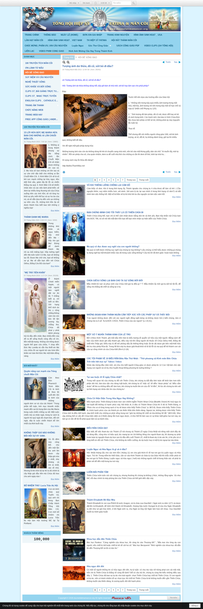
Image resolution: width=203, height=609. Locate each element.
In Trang (63, 172)
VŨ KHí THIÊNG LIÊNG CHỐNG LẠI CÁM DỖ (108, 185)
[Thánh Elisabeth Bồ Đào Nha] (74, 517)
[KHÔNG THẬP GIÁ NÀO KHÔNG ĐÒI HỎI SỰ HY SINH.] (35, 453)
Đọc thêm (55, 211)
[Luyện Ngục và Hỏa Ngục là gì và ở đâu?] (74, 458)
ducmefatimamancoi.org (84, 598)
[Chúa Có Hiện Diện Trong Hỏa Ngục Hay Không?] (74, 404)
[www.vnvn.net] (121, 598)
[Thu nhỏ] (64, 62)
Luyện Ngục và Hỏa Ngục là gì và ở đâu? (107, 449)
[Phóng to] (68, 62)
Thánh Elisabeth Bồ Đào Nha (101, 500)
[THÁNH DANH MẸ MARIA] (35, 236)
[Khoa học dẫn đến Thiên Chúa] (74, 550)
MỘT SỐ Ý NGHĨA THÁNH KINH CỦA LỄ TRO (109, 334)
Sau (175, 62)
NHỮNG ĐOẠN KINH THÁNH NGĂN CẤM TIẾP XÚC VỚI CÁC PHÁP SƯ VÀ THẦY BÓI (128, 314)
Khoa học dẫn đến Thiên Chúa (102, 539)
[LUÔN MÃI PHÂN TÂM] (74, 483)
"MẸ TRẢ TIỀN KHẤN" (35, 272)
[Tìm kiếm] (133, 3)
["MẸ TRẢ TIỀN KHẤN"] (35, 305)
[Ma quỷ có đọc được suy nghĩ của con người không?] (74, 260)
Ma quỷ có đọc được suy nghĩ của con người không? (113, 246)
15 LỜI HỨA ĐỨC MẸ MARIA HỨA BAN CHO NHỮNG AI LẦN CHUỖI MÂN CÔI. (40, 135)
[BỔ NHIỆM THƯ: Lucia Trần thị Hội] (35, 503)
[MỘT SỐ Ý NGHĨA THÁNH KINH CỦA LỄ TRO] (74, 343)
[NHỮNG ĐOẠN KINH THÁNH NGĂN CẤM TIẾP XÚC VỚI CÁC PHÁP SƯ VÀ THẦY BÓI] (74, 321)
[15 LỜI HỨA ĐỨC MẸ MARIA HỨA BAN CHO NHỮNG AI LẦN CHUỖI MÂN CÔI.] (35, 156)
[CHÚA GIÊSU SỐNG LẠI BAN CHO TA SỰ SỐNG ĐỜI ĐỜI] (74, 294)
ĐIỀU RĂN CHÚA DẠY (97, 428)
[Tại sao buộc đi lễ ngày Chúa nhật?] (74, 384)
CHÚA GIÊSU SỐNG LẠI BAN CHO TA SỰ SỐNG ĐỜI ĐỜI (115, 280)
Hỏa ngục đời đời (95, 566)
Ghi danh (86, 3)
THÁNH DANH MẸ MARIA (36, 217)
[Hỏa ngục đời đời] (74, 573)
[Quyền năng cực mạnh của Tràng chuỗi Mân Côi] (35, 388)
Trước (168, 62)
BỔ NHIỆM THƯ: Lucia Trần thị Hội (41, 485)
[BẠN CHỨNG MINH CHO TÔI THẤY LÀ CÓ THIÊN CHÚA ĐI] (74, 226)
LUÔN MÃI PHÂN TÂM (97, 472)
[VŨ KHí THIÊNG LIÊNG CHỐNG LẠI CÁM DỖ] (74, 196)
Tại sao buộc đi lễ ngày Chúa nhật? (104, 377)
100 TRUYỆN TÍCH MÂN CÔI (36, 127)
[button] (100, 45)
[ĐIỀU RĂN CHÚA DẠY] (74, 434)
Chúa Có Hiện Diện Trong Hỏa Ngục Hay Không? (110, 398)
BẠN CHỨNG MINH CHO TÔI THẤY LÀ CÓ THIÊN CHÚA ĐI (115, 212)
